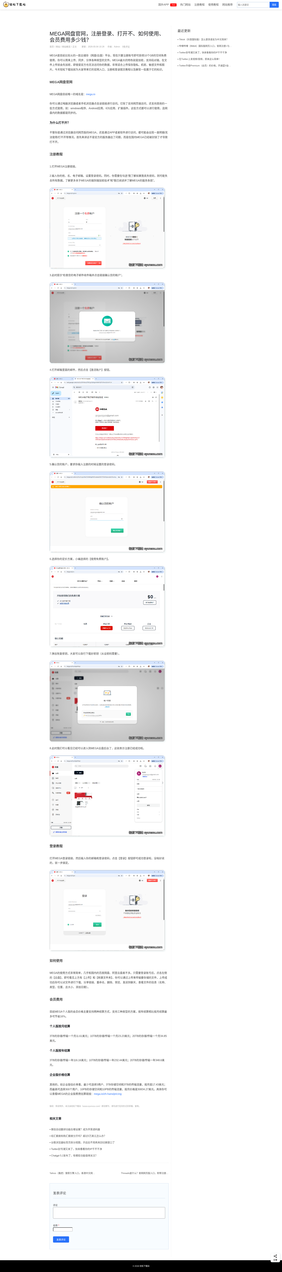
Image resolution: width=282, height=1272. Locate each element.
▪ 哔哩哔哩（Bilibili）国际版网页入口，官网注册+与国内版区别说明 (205, 46)
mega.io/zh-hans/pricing (108, 1094)
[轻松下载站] (15, 4)
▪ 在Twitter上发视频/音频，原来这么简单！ (199, 59)
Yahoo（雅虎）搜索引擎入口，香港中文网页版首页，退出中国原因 (84, 1173)
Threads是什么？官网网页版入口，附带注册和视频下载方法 (151, 1173)
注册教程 (199, 4)
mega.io (90, 94)
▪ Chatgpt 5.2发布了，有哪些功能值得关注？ (74, 1155)
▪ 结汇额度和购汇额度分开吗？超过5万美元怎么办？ (78, 1136)
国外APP (166, 4)
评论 (55, 1205)
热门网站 (185, 4)
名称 (56, 1225)
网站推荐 (227, 4)
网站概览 (66, 46)
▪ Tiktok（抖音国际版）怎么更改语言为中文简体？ (203, 39)
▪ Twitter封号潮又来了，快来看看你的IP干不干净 (76, 1149)
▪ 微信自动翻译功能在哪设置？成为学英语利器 (75, 1129)
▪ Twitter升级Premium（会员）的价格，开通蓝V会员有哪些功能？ (205, 65)
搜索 (274, 5)
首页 (52, 46)
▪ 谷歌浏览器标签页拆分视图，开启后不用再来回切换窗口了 (82, 1142)
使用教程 (213, 4)
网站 (58, 46)
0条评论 (126, 46)
